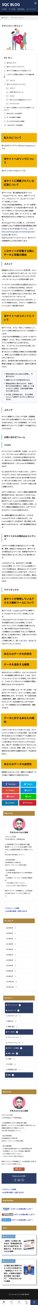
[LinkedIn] (10, 803)
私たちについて (10, 63)
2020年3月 (11, 965)
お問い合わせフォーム (14, 92)
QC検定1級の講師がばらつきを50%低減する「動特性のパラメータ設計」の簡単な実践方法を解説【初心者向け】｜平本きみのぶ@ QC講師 (13, 1273)
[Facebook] (11, 784)
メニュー (19, 1303)
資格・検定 (13, 1053)
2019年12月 (11, 981)
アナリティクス (12, 104)
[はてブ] (28, 790)
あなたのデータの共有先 (13, 113)
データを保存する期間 (12, 117)
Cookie (10, 96)
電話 (27, 1303)
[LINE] (28, 797)
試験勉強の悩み (14, 1069)
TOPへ (34, 1303)
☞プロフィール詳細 (12, 908)
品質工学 (12, 1021)
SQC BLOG (25, 1294)
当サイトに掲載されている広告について (17, 70)
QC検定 (4, 9)
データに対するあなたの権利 (14, 121)
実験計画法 (21, 9)
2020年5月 (11, 955)
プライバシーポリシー (17, 18)
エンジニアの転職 (31, 9)
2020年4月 (11, 960)
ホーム (3, 1303)
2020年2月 (11, 971)
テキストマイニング (15, 1043)
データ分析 (12, 9)
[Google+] (11, 790)
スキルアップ (13, 1010)
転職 (10, 1075)
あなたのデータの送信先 (13, 125)
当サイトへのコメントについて (15, 84)
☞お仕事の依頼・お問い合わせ (16, 911)
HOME (5, 18)
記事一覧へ (18, 1169)
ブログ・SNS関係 (14, 1048)
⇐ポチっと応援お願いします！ (22, 1209)
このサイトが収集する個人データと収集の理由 (19, 76)
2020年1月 (11, 976)
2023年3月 (11, 933)
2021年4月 (11, 944)
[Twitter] (28, 784)
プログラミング (14, 1016)
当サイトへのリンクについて (14, 67)
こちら (24, 641)
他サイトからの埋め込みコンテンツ (19, 100)
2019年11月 (11, 987)
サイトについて (14, 1005)
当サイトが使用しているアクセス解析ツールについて (19, 109)
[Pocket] (11, 797)
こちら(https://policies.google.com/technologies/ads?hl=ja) (18, 232)
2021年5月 (11, 938)
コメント (10, 80)
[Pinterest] (28, 803)
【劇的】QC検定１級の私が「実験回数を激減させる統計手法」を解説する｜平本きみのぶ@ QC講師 (13, 1246)
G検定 (11, 1059)
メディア (10, 88)
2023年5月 (11, 928)
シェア (11, 1303)
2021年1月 (11, 949)
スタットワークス (14, 1037)
